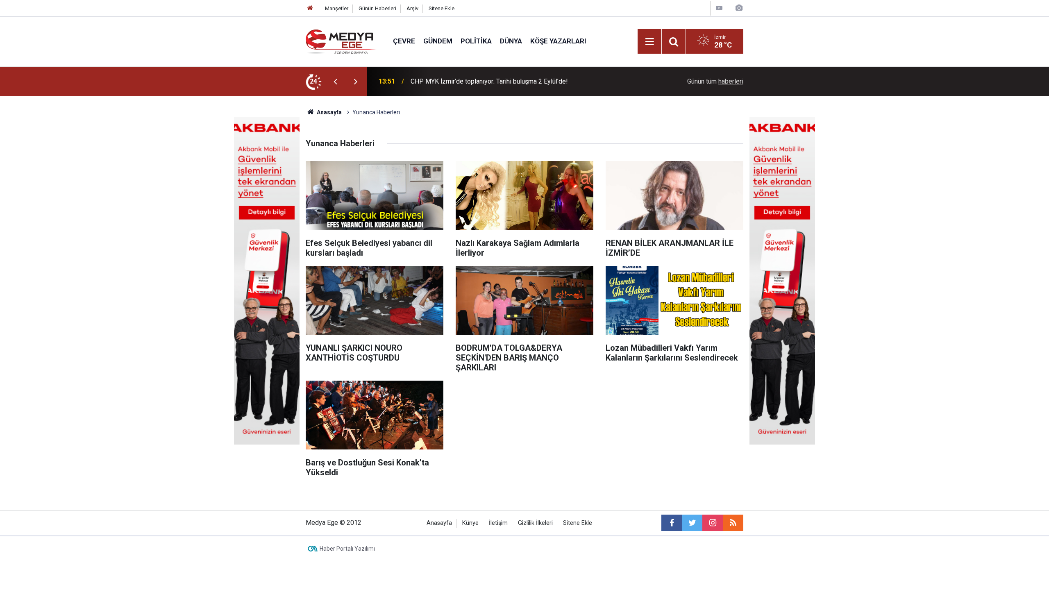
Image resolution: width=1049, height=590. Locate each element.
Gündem (437, 41)
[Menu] (649, 42)
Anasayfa (439, 523)
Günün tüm (715, 81)
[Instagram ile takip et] (712, 523)
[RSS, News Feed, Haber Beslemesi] (733, 523)
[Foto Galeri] (738, 8)
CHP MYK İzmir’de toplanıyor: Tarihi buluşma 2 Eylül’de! (489, 81)
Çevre (404, 41)
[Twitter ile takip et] (692, 523)
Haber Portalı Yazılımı (347, 548)
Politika (476, 41)
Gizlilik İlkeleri (535, 523)
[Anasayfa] (310, 8)
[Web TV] (719, 8)
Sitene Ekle (441, 8)
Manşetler (336, 8)
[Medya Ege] (341, 41)
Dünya (511, 41)
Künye (470, 523)
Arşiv (412, 8)
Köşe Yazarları (558, 41)
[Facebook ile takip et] (671, 523)
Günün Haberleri (377, 8)
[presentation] (335, 81)
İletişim (498, 523)
